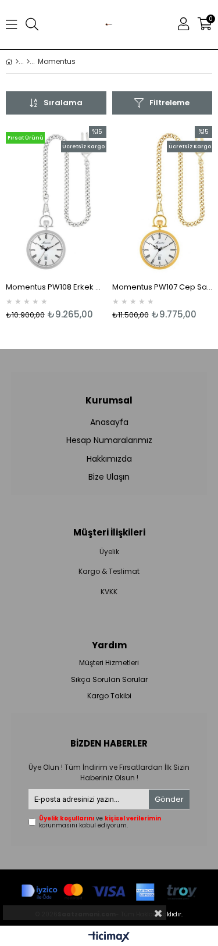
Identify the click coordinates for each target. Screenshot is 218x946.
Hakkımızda (109, 459)
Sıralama (63, 102)
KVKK (109, 592)
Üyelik (109, 551)
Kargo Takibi (109, 696)
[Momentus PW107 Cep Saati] (162, 201)
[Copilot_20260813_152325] (109, 889)
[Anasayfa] (17, 61)
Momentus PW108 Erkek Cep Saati (56, 286)
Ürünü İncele (76, 223)
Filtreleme (169, 102)
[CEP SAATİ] (28, 61)
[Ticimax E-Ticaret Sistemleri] (109, 937)
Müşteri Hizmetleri (109, 662)
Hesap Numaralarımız (109, 440)
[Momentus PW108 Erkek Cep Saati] (56, 201)
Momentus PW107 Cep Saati (162, 286)
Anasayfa (109, 422)
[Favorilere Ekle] (56, 223)
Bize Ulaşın (109, 477)
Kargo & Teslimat (109, 571)
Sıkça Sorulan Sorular (109, 679)
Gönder (169, 799)
